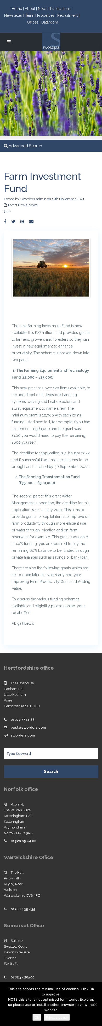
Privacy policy (57, 1017)
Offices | (34, 22)
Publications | (61, 9)
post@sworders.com (28, 727)
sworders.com (23, 735)
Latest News (17, 205)
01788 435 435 (23, 909)
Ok (37, 1017)
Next (81, 268)
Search (51, 771)
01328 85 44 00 (23, 841)
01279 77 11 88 (23, 720)
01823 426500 (23, 977)
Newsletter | (14, 15)
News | (44, 9)
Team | (31, 15)
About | (31, 9)
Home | (18, 9)
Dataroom (49, 22)
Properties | (47, 15)
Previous (20, 268)
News (33, 205)
